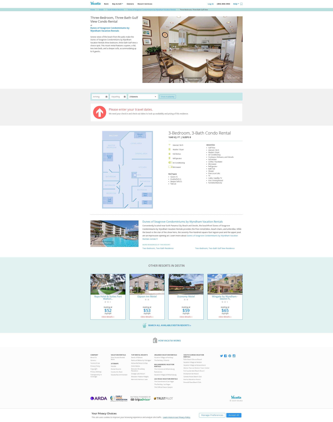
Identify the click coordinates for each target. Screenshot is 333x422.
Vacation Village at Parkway (163, 357)
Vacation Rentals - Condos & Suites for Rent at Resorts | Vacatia (95, 3)
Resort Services (145, 4)
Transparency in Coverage (96, 375)
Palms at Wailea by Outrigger (141, 360)
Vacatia (113, 366)
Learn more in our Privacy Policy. (176, 417)
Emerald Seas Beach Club (192, 382)
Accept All (234, 415)
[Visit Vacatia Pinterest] (230, 356)
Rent (106, 4)
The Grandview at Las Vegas (164, 381)
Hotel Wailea (135, 366)
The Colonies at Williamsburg (164, 369)
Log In (211, 4)
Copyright (93, 369)
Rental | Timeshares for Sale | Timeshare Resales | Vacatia (236, 397)
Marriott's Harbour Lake (139, 379)
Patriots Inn (158, 372)
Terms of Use (95, 363)
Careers (93, 360)
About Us (93, 357)
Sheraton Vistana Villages (139, 376)
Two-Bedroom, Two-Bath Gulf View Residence (215, 248)
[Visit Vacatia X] (221, 356)
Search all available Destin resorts (169, 325)
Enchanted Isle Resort (191, 374)
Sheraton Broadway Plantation (138, 370)
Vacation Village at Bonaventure (195, 365)
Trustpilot (163, 398)
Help (235, 4)
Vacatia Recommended (119, 375)
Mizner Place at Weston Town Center (196, 368)
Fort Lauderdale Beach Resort (194, 371)
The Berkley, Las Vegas (162, 384)
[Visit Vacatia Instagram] (234, 356)
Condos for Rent (116, 372)
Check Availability (167, 97)
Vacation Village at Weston (193, 362)
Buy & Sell (117, 4)
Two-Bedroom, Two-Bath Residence (158, 248)
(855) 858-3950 (223, 4)
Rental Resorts (116, 369)
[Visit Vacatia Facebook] (225, 356)
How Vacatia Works (169, 340)
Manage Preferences (212, 415)
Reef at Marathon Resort (192, 379)
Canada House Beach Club (193, 376)
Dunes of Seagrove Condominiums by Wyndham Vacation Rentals (109, 29)
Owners (130, 4)
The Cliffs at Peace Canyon (163, 387)
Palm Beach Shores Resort (193, 359)
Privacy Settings (95, 372)
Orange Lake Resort (138, 374)
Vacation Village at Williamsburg (165, 375)
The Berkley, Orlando (161, 360)
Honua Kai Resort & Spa (139, 363)
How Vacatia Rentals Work (118, 358)
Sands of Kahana (136, 357)
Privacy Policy (95, 366)
